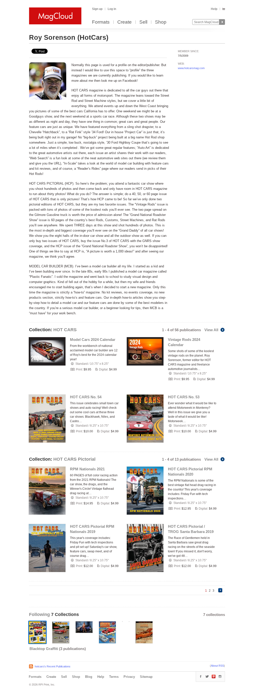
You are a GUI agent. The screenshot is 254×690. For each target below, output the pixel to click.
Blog (88, 677)
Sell (143, 22)
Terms (114, 677)
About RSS (217, 665)
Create (124, 22)
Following (40, 614)
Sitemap (146, 677)
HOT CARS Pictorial (74, 459)
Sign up (97, 9)
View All (211, 330)
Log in (112, 9)
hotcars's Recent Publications (52, 666)
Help (214, 9)
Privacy (129, 677)
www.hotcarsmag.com (191, 68)
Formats (101, 22)
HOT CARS (65, 329)
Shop (160, 22)
